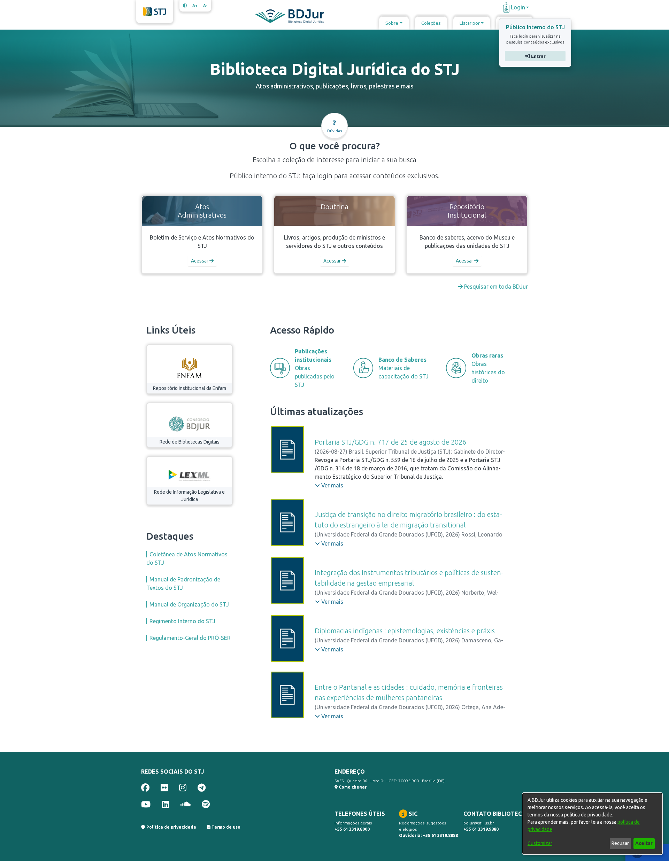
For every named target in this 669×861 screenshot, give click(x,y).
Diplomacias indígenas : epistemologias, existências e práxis (405, 631)
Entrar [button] (537, 56)
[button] (329, 485)
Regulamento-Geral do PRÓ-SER (190, 638)
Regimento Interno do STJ (182, 621)
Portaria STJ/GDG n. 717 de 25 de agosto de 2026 (390, 442)
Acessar (200, 261)
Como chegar (352, 787)
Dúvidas (334, 126)
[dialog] (592, 823)
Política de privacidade (170, 827)
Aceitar (644, 843)
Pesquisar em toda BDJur (495, 286)
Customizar (540, 843)
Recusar (620, 843)
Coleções (431, 23)
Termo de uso (225, 827)
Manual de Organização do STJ (189, 604)
